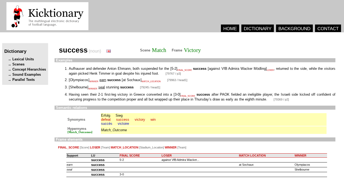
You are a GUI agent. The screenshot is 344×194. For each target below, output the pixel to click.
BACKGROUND (294, 28)
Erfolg (105, 115)
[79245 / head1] (150, 87)
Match (159, 50)
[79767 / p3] (173, 73)
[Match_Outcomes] (79, 132)
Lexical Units (23, 59)
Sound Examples (26, 74)
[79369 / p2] (281, 99)
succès (106, 124)
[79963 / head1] (177, 80)
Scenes (18, 64)
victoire (123, 124)
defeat (106, 119)
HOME (230, 28)
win (153, 119)
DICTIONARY (257, 28)
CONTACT (328, 28)
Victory (192, 50)
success (122, 119)
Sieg (119, 115)
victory (140, 119)
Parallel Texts (23, 80)
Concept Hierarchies (29, 69)
